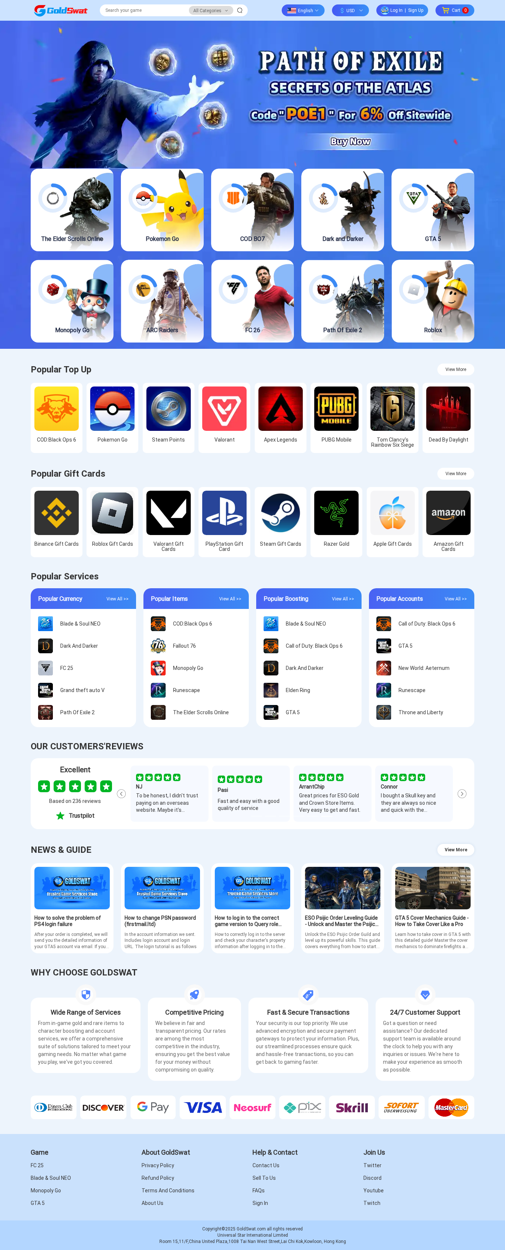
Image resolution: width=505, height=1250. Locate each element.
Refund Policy (158, 1178)
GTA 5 (38, 1203)
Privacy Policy (158, 1165)
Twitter (372, 1165)
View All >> (117, 598)
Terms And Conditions (168, 1190)
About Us (152, 1203)
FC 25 (37, 1165)
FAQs (259, 1190)
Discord (372, 1178)
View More (455, 369)
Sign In (260, 1203)
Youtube (373, 1190)
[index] (61, 10)
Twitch (371, 1203)
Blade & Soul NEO (51, 1178)
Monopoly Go (46, 1190)
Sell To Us (264, 1178)
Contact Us (266, 1165)
